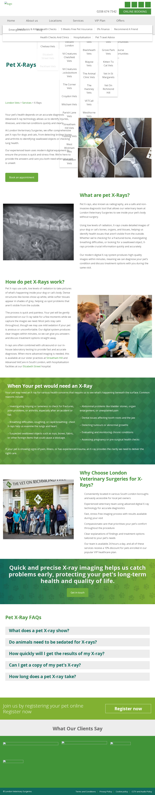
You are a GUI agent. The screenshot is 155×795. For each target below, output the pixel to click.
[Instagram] (148, 4)
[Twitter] (134, 4)
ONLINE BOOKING (135, 11)
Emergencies (17, 29)
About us (32, 20)
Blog (39, 29)
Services (78, 20)
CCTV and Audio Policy (142, 792)
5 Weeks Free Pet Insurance (76, 29)
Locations (55, 20)
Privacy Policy (106, 792)
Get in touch (77, 592)
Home (11, 20)
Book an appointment (21, 177)
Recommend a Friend (126, 29)
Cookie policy (122, 792)
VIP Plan (100, 20)
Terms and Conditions (86, 792)
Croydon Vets (69, 96)
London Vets (12, 102)
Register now (128, 708)
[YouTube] (141, 4)
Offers (120, 20)
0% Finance (103, 29)
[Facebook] (127, 4)
